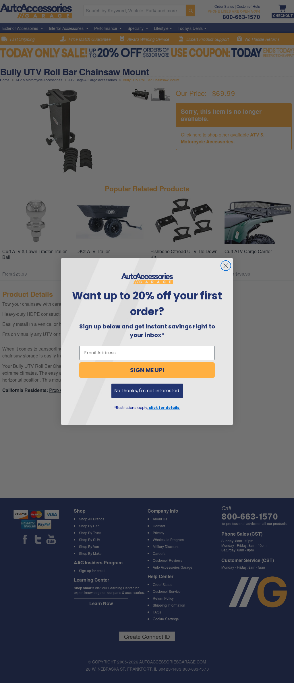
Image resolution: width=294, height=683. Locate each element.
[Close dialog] (226, 266)
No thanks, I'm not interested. (147, 390)
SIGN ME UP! (147, 370)
